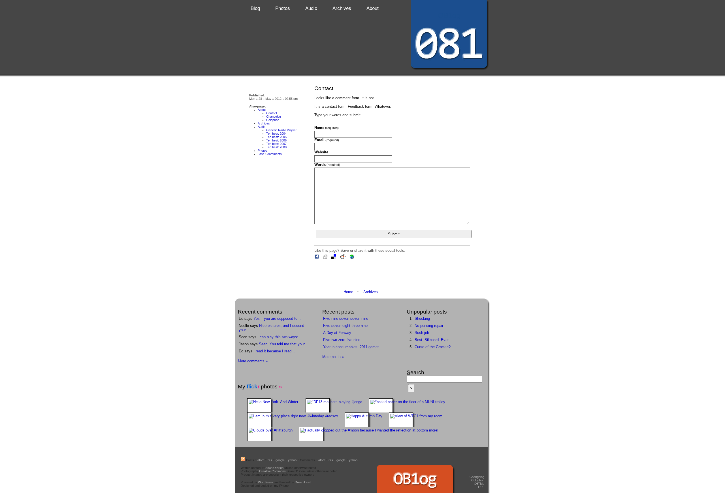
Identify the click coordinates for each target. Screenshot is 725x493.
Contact (271, 113)
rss (270, 460)
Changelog (273, 116)
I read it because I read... (274, 351)
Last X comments (270, 154)
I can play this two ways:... (279, 337)
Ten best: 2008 (276, 147)
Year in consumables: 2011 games (351, 347)
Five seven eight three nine (345, 325)
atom (260, 460)
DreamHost (303, 482)
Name (326, 128)
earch (415, 372)
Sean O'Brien (274, 467)
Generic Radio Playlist (281, 130)
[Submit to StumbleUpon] (353, 257)
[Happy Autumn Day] (366, 416)
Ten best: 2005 (276, 137)
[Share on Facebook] (318, 257)
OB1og (449, 15)
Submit (394, 234)
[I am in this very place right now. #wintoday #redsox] (295, 416)
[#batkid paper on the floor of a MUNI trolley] (409, 402)
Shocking (422, 318)
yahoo (292, 460)
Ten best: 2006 (276, 140)
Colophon (272, 120)
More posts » (333, 357)
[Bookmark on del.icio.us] (335, 257)
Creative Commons (272, 471)
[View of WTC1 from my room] (418, 416)
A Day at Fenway (337, 333)
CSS (481, 487)
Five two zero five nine (341, 340)
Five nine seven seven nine (345, 318)
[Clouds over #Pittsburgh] (272, 430)
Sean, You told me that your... (283, 344)
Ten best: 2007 (276, 143)
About (372, 8)
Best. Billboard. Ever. (432, 340)
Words (327, 164)
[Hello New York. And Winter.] (275, 402)
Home (348, 292)
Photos (282, 8)
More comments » (253, 361)
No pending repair (429, 325)
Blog (255, 8)
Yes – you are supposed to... (277, 318)
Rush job (422, 333)
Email (326, 140)
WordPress (266, 482)
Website (321, 152)
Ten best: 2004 (276, 133)
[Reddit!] (344, 257)
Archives (341, 8)
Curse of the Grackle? (433, 347)
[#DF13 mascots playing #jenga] (336, 402)
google (280, 460)
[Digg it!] (326, 257)
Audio (311, 8)
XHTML (479, 483)
